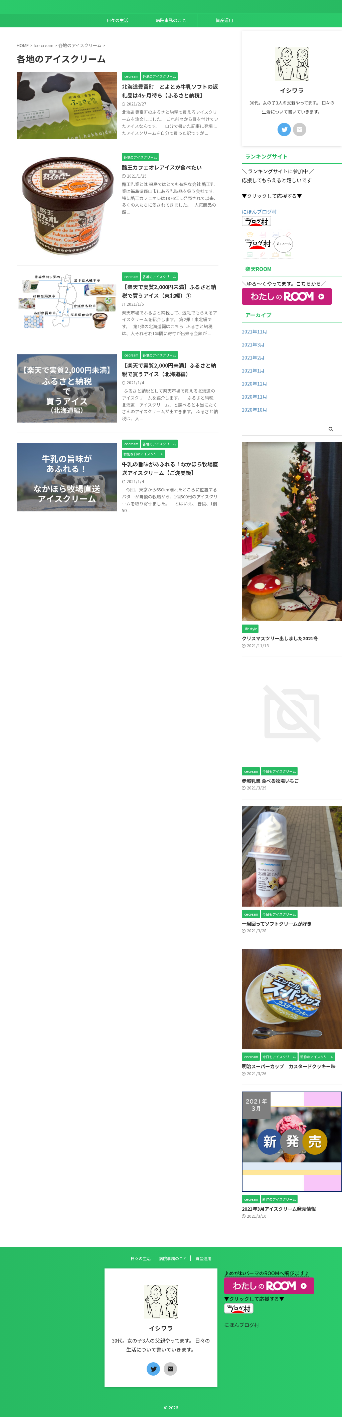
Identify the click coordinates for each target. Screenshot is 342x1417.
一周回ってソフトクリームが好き (277, 923)
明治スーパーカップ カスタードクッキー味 (288, 1066)
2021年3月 (253, 344)
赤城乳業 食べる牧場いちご (270, 780)
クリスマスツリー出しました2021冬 (280, 638)
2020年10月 (254, 409)
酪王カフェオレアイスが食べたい (162, 167)
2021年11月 (254, 331)
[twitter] (284, 129)
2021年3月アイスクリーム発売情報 (279, 1208)
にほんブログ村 (259, 211)
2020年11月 (254, 396)
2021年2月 (253, 357)
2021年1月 (253, 370)
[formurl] (299, 129)
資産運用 (224, 20)
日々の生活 (117, 20)
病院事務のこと (171, 20)
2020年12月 (254, 383)
